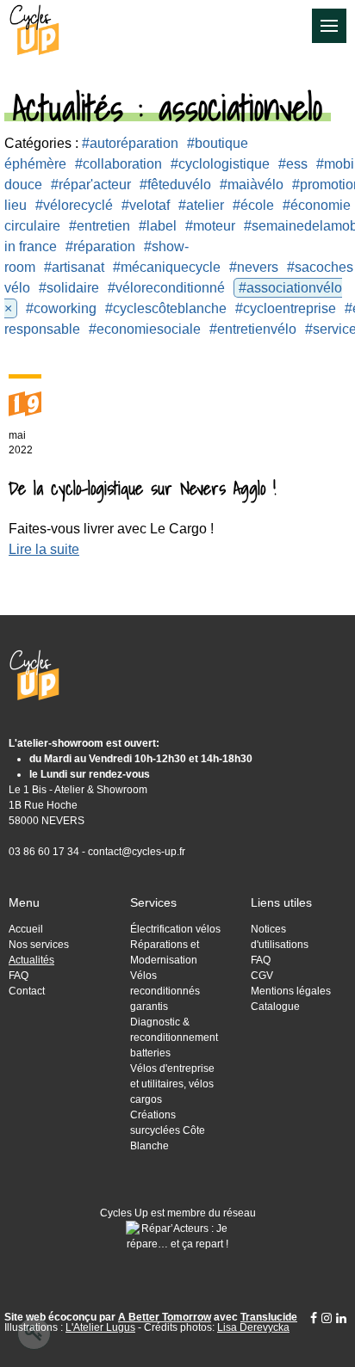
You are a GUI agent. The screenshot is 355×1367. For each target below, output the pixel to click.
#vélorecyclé (74, 205)
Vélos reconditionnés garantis (165, 991)
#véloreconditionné (166, 287)
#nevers (253, 267)
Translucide (268, 1317)
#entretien (99, 226)
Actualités (31, 960)
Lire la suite (44, 549)
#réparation (100, 246)
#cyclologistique (220, 164)
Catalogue (275, 1007)
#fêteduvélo (175, 184)
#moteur (210, 226)
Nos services (39, 945)
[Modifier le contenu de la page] (34, 1333)
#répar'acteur (91, 184)
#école (253, 205)
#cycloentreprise (285, 308)
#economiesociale (145, 329)
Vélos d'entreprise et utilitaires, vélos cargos (172, 1083)
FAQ (18, 976)
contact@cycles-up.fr (136, 852)
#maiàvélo (251, 184)
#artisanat (74, 267)
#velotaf (145, 205)
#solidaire (69, 287)
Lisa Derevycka (253, 1327)
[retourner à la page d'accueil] (30, 27)
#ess (293, 164)
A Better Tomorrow (164, 1317)
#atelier (201, 205)
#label (158, 226)
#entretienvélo (252, 329)
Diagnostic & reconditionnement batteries (174, 1037)
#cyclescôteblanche (166, 308)
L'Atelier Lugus (100, 1327)
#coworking (61, 308)
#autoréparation (130, 143)
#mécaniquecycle (167, 267)
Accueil (26, 929)
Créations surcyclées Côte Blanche (167, 1130)
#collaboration (118, 164)
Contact (27, 991)
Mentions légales (291, 991)
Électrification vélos (175, 929)
